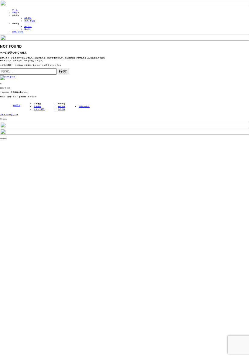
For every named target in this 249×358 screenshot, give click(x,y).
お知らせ (15, 12)
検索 (63, 71)
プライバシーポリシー (9, 114)
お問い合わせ (17, 31)
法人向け (28, 29)
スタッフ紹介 (29, 20)
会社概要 (28, 18)
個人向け (28, 26)
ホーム (15, 9)
